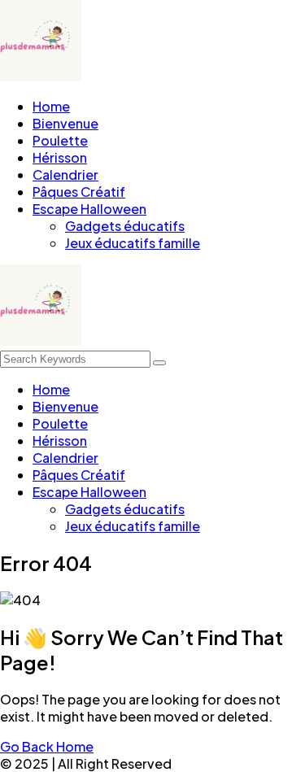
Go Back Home (47, 746)
